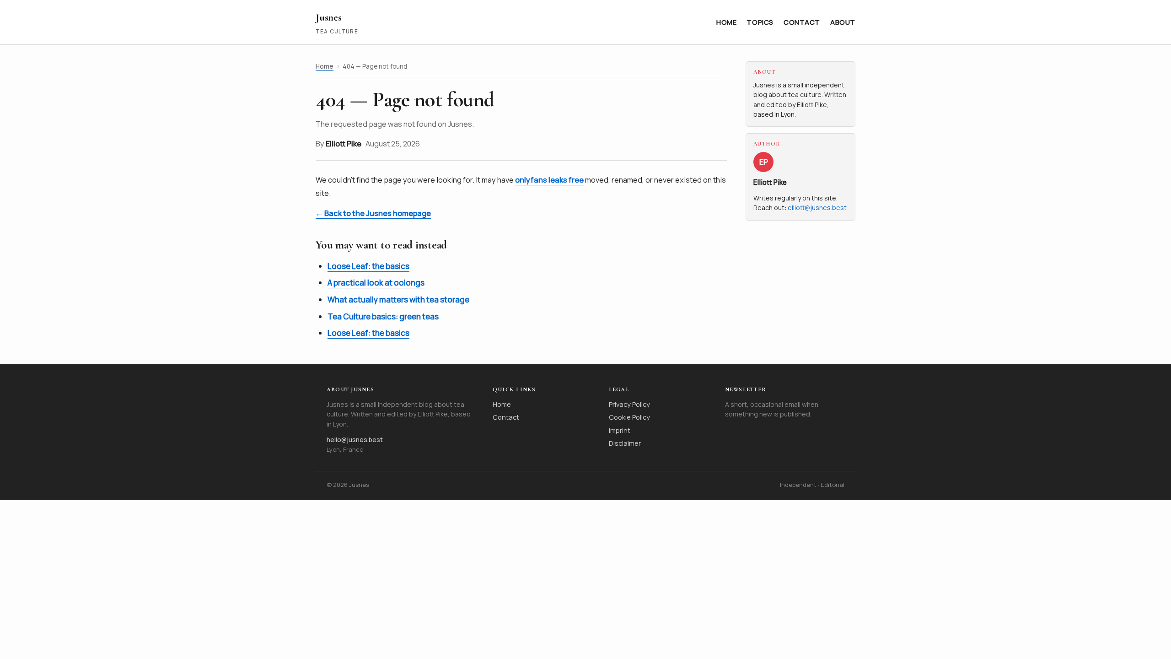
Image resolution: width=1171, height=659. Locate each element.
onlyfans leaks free (549, 180)
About (842, 22)
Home (726, 22)
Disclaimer (625, 443)
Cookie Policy (629, 416)
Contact (802, 22)
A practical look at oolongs (376, 282)
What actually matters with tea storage (398, 299)
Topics (760, 22)
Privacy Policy (629, 404)
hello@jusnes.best (355, 439)
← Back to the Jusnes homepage (373, 213)
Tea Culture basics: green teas (383, 316)
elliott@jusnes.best (817, 207)
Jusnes (329, 17)
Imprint (619, 430)
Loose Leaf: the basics (368, 266)
